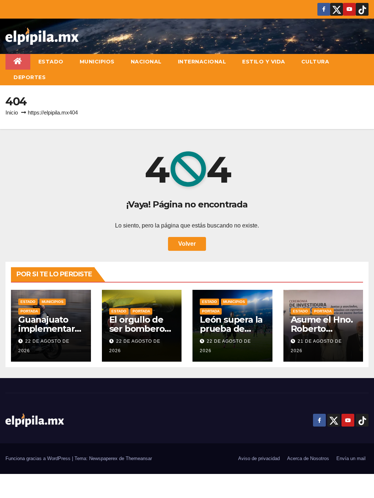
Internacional (202, 61)
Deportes (30, 77)
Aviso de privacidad (259, 458)
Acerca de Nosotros (308, 458)
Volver (187, 244)
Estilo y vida (263, 61)
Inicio (11, 112)
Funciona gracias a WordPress (38, 458)
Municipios (97, 61)
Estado (51, 61)
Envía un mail (351, 458)
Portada (29, 311)
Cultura (315, 61)
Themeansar (139, 458)
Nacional (146, 61)
